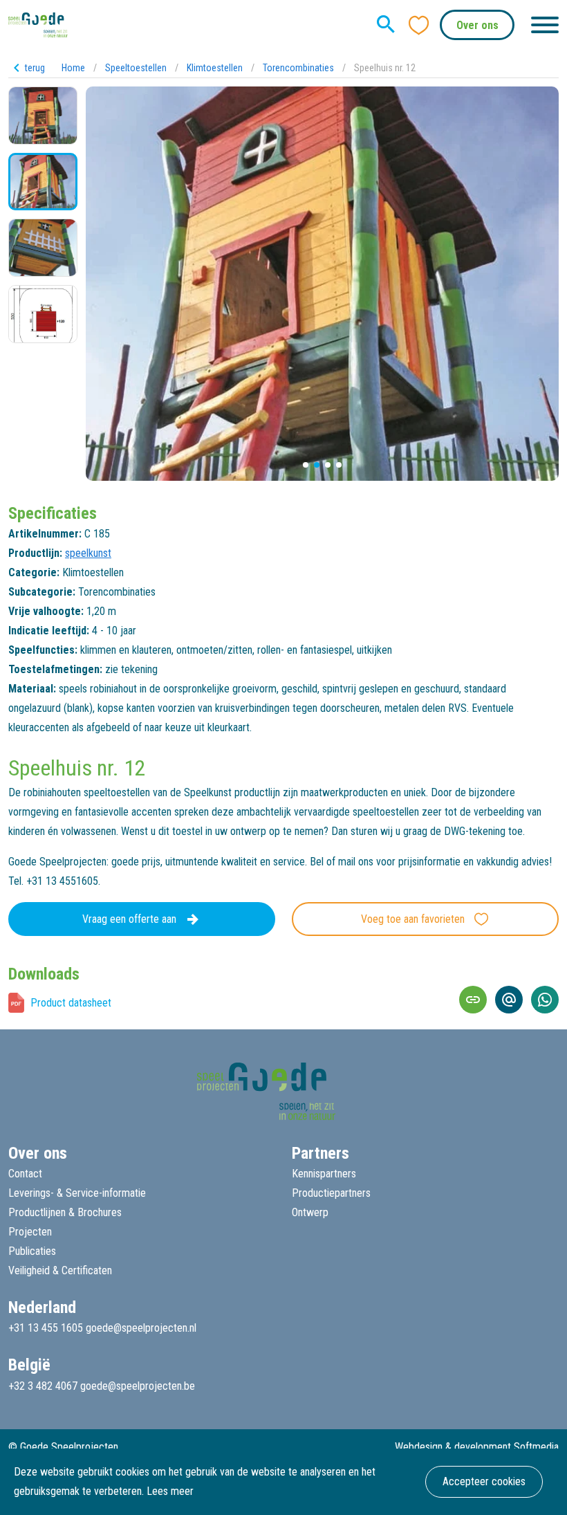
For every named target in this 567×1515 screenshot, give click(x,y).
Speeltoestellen (136, 67)
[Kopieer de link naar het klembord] (473, 999)
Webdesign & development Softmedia (477, 1446)
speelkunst (88, 553)
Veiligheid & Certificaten (60, 1270)
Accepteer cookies (484, 1481)
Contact (25, 1173)
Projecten (30, 1231)
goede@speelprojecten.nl (141, 1327)
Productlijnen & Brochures (65, 1212)
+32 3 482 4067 (42, 1386)
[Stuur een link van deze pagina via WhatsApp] (545, 999)
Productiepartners (331, 1193)
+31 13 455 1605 (45, 1327)
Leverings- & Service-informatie (77, 1193)
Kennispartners (324, 1173)
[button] (305, 465)
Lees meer (170, 1491)
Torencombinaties (298, 67)
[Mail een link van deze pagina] (509, 999)
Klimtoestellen (215, 67)
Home (73, 67)
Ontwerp (310, 1212)
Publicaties (32, 1251)
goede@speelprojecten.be (137, 1386)
